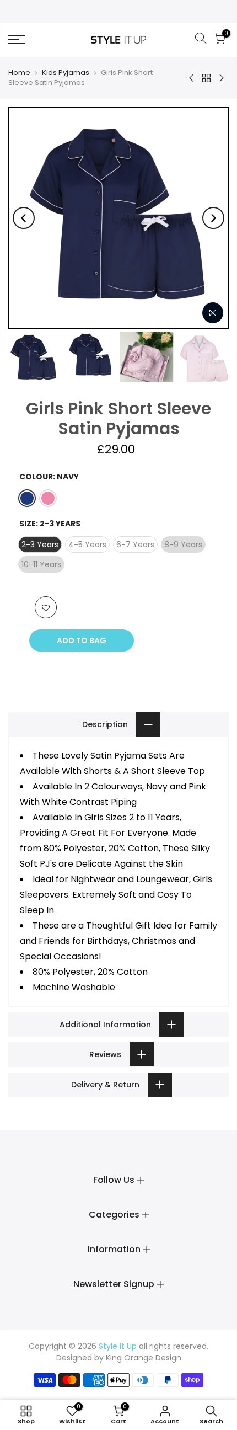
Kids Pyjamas (65, 72)
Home (19, 72)
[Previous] (24, 218)
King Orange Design (143, 1357)
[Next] (213, 218)
